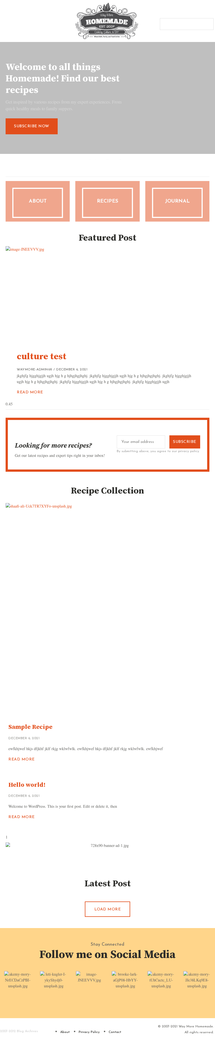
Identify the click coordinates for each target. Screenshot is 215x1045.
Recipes (107, 201)
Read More (30, 392)
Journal (177, 201)
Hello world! (26, 785)
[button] (4, 21)
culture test (41, 356)
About (38, 201)
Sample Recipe (30, 727)
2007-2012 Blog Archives (19, 1031)
